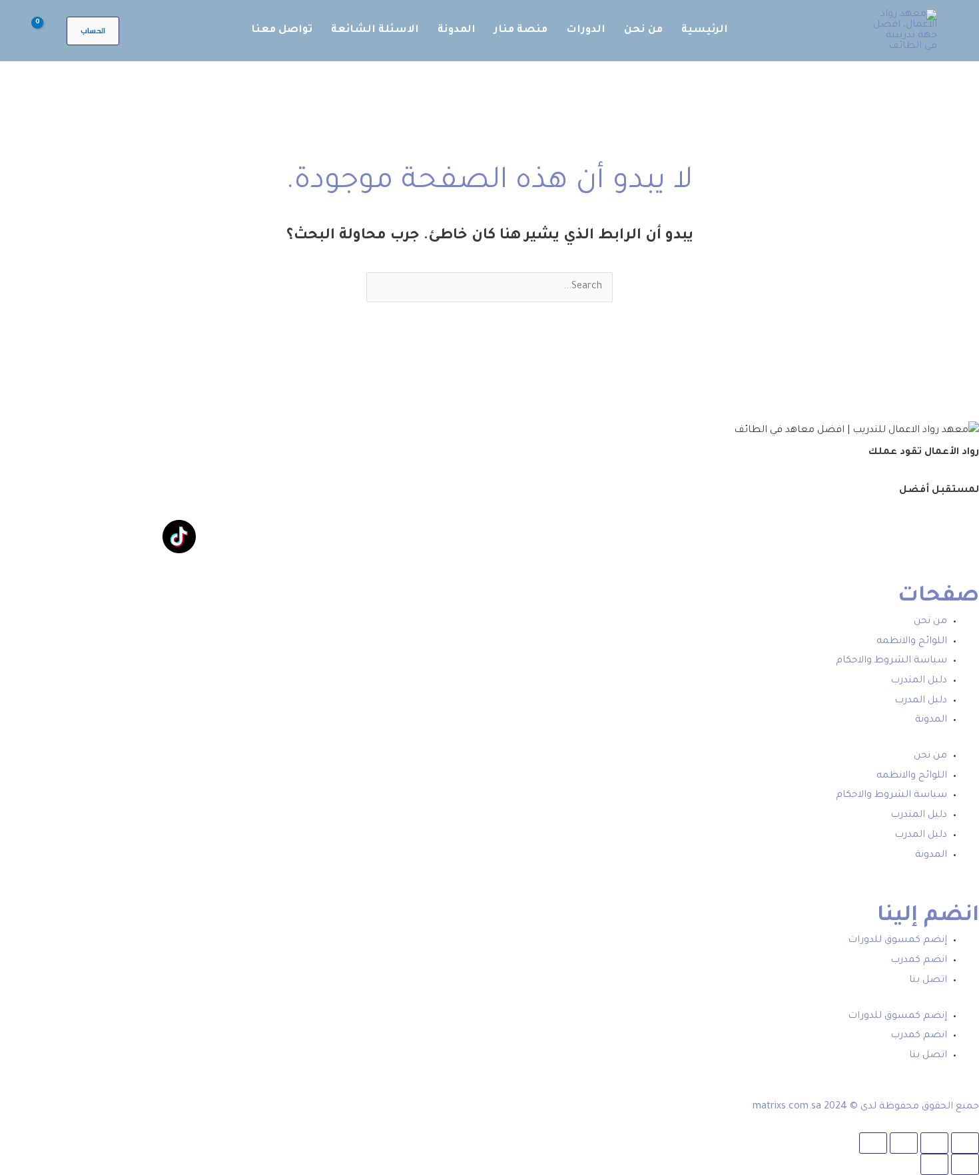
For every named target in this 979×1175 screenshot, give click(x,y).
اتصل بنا (928, 980)
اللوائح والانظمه (911, 641)
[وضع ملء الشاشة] (934, 1143)
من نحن (930, 621)
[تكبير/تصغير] (965, 1143)
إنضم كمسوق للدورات (897, 940)
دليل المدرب (920, 701)
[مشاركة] (904, 1143)
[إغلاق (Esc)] (873, 1143)
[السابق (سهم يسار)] (965, 1164)
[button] (93, 31)
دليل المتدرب (918, 681)
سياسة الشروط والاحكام (891, 661)
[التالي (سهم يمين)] (934, 1164)
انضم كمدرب (918, 960)
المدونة (931, 720)
